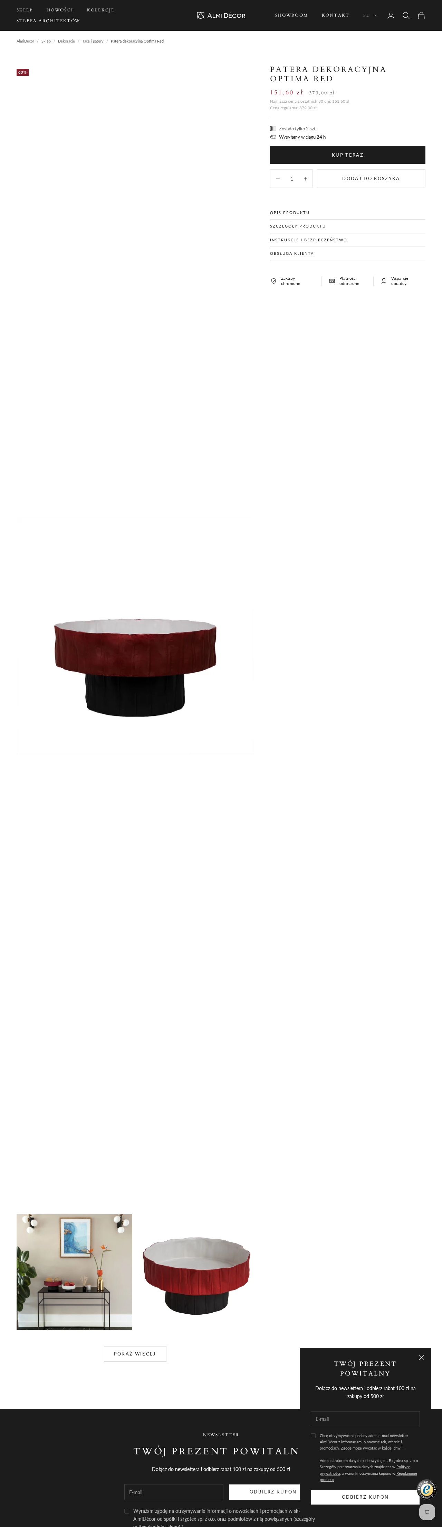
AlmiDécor (25, 41)
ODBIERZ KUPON (273, 1491)
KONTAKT (335, 15)
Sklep (25, 10)
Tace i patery (93, 41)
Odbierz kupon (365, 1497)
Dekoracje (66, 41)
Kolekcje (100, 10)
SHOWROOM (291, 15)
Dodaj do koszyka (371, 178)
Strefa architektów (48, 21)
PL (366, 15)
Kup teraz (348, 154)
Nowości (60, 10)
